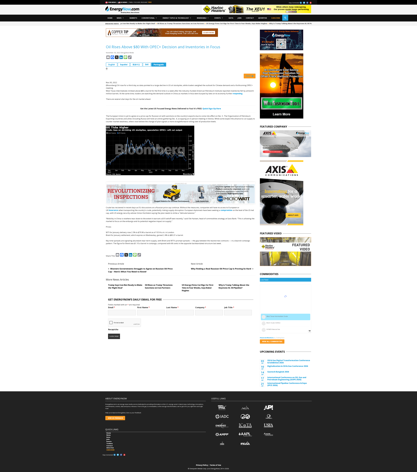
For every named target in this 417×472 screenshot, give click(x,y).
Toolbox (109, 443)
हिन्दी (146, 64)
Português (159, 64)
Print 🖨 (249, 76)
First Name (143, 307)
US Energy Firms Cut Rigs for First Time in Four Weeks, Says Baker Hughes (226, 23)
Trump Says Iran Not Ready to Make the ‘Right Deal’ (123, 23)
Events (217, 18)
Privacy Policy (202, 465)
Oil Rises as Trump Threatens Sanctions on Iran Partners (170, 23)
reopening (237, 93)
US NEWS (124, 2)
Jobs (239, 18)
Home (110, 18)
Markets (133, 18)
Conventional (148, 18)
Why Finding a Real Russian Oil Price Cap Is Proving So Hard (221, 268)
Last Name (172, 307)
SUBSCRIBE (275, 18)
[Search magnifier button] (285, 18)
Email (111, 307)
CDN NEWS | (113, 2)
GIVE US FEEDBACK (115, 418)
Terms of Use (215, 465)
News (119, 18)
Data (231, 18)
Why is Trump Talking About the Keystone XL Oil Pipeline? (283, 23)
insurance (113, 210)
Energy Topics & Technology (176, 18)
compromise (226, 210)
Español (123, 64)
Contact (250, 18)
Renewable (201, 18)
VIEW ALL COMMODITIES (272, 341)
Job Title (229, 307)
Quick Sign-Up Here (212, 108)
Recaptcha (113, 329)
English (111, 64)
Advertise (262, 18)
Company (200, 307)
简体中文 (136, 64)
